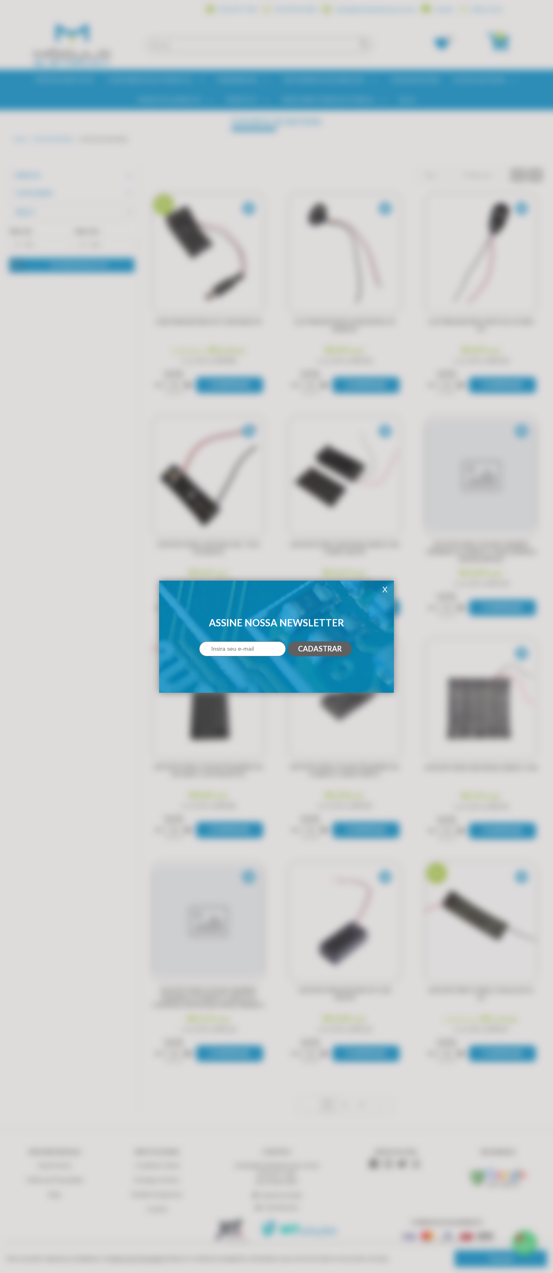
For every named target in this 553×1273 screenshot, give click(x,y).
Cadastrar (320, 648)
